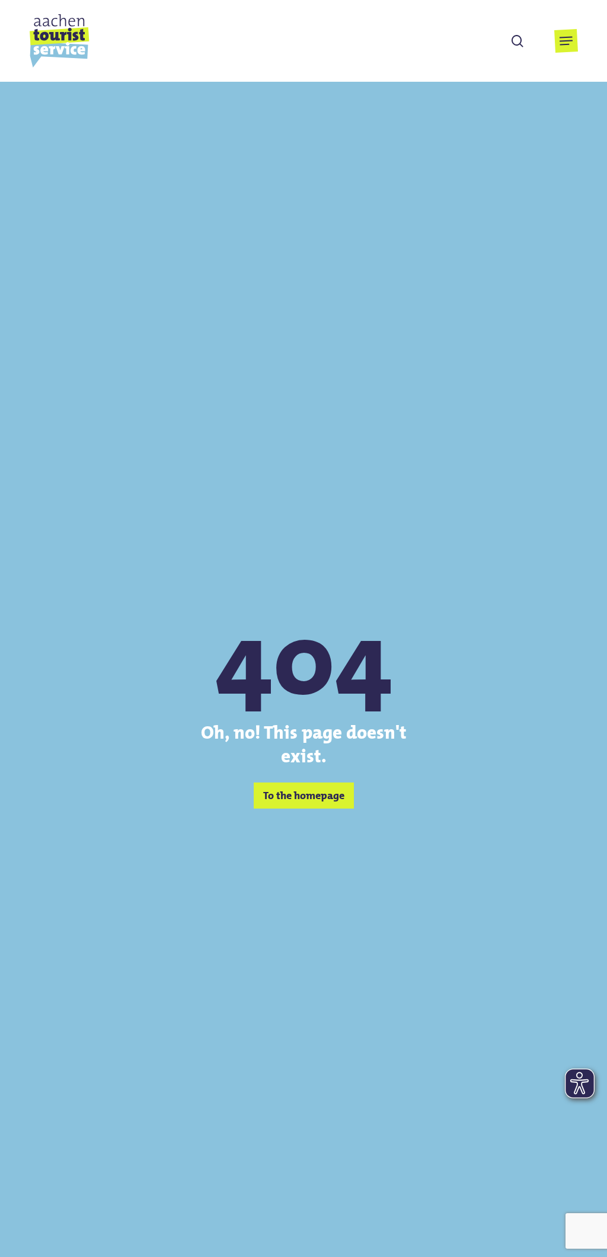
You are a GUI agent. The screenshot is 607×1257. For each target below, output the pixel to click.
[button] (566, 40)
